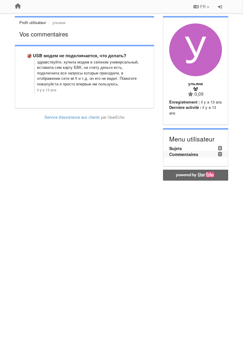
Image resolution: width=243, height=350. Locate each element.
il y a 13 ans (46, 90)
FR (203, 6)
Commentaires (183, 154)
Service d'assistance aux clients (72, 117)
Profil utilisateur (32, 22)
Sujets (175, 148)
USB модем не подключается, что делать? (79, 55)
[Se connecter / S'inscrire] (220, 6)
